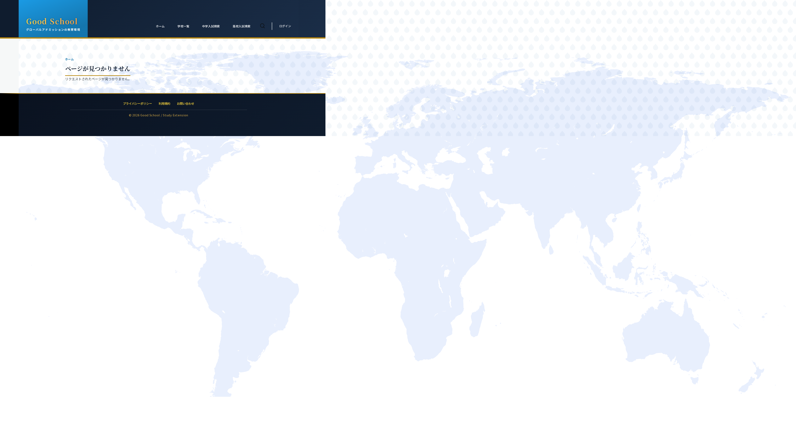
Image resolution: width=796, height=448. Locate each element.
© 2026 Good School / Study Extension (158, 115)
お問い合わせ (185, 103)
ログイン (285, 26)
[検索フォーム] (262, 26)
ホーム (69, 59)
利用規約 (164, 103)
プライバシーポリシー (137, 103)
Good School (52, 21)
